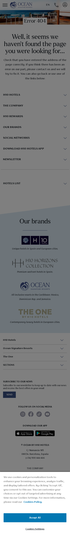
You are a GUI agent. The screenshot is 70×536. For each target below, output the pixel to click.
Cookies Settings (34, 529)
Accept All (35, 517)
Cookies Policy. (33, 502)
